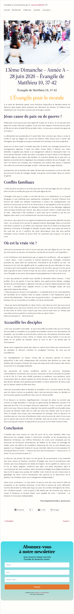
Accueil (7, 10)
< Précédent (8, 521)
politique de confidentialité (41, 592)
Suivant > (66, 521)
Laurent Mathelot (38, 5)
